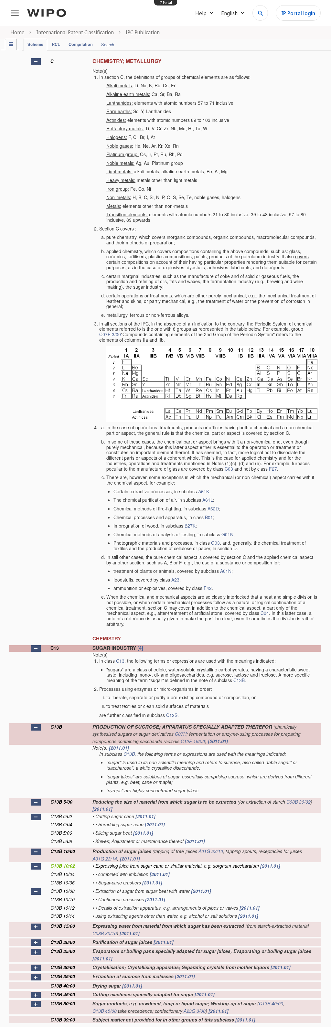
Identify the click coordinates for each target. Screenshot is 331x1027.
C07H (181, 734)
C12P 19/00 (193, 741)
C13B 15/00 (62, 926)
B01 (209, 517)
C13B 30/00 (62, 967)
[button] (36, 61)
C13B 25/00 (62, 951)
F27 (273, 468)
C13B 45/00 (62, 994)
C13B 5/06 (61, 832)
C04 (265, 613)
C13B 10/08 (62, 891)
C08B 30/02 (298, 801)
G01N (227, 534)
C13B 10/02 (62, 865)
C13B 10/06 (62, 882)
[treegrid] (165, 539)
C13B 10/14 (62, 916)
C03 (229, 468)
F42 (208, 588)
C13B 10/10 (62, 899)
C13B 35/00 (62, 976)
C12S (171, 715)
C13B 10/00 (62, 851)
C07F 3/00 (110, 334)
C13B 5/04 (61, 824)
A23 (175, 579)
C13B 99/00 (62, 1019)
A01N (225, 571)
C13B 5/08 (61, 841)
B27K (190, 525)
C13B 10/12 (62, 907)
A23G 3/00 (195, 1011)
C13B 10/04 (62, 874)
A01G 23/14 (104, 858)
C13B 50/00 (62, 1003)
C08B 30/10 (104, 933)
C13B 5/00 (61, 801)
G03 (215, 543)
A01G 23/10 (210, 851)
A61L (207, 500)
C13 (54, 648)
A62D (213, 508)
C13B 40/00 (62, 985)
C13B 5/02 (61, 816)
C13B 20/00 (62, 942)
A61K (203, 491)
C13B (239, 680)
